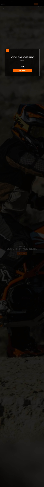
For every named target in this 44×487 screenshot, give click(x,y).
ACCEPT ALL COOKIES (22, 70)
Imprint (23, 60)
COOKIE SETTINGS (22, 74)
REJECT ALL (22, 66)
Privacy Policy (21, 60)
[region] (22, 62)
